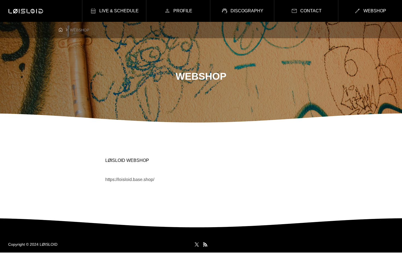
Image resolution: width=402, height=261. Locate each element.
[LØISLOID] (25, 11)
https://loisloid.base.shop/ (129, 179)
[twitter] (197, 244)
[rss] (205, 244)
